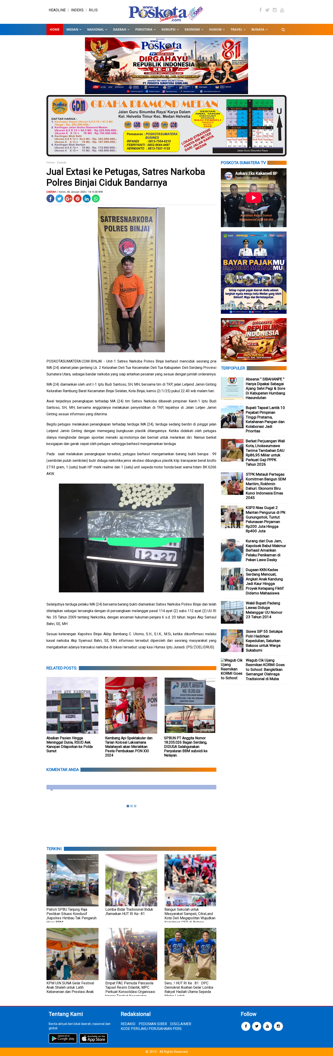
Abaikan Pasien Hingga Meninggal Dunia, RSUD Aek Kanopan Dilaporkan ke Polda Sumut (69, 744)
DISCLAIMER (180, 1024)
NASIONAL (95, 29)
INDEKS (77, 10)
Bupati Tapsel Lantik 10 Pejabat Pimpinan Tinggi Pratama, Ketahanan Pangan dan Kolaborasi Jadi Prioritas (265, 419)
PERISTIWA (143, 29)
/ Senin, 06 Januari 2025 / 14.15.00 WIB (80, 191)
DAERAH (119, 29)
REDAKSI (128, 1024)
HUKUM (215, 29)
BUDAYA (257, 29)
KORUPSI (169, 29)
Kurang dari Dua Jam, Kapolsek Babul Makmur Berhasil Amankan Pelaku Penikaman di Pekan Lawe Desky (266, 550)
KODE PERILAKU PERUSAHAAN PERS (151, 1029)
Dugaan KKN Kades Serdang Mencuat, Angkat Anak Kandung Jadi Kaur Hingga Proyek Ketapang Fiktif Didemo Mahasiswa (265, 581)
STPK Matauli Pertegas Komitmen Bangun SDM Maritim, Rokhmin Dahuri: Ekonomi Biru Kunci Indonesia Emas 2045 (266, 486)
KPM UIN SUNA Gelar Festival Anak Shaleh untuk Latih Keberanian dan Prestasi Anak (70, 987)
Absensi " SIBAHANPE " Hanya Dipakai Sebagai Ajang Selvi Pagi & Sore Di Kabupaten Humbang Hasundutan (265, 388)
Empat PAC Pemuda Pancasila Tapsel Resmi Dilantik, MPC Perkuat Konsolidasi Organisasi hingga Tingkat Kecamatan (130, 989)
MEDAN (72, 29)
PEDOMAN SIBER (153, 1024)
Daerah (61, 162)
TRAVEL (236, 29)
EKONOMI (192, 29)
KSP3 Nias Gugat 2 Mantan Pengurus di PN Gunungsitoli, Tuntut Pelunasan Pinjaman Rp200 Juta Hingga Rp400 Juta (265, 519)
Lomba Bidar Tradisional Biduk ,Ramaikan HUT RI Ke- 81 (129, 911)
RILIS (93, 10)
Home (55, 29)
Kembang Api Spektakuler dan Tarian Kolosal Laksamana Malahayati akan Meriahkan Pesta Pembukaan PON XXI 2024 (128, 746)
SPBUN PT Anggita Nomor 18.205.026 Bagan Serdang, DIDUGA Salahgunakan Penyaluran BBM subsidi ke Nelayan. (186, 746)
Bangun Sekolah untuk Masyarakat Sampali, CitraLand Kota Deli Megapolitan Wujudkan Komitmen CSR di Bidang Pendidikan (189, 918)
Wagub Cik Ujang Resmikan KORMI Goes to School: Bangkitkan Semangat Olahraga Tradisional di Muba (265, 669)
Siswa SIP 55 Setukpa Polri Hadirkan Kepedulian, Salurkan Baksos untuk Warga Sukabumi (264, 640)
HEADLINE (57, 10)
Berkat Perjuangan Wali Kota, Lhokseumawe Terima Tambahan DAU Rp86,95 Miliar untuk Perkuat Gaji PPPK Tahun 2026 (265, 453)
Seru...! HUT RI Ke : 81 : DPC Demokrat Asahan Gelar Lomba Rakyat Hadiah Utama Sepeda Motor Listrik (188, 989)
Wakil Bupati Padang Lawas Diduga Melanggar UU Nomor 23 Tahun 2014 (264, 610)
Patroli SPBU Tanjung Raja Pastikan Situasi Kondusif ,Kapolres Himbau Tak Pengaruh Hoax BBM (71, 916)
